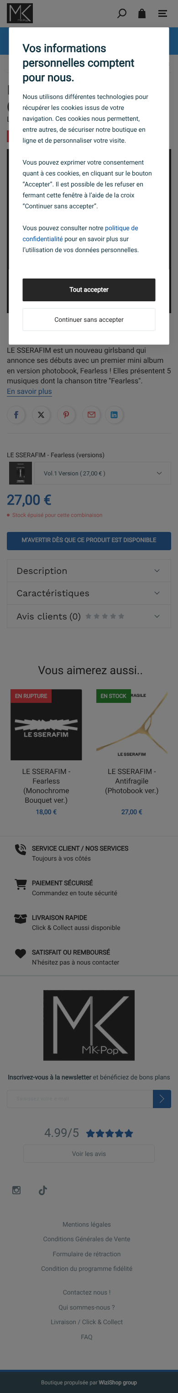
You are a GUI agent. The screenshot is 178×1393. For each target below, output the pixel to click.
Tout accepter (89, 290)
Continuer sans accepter (88, 320)
